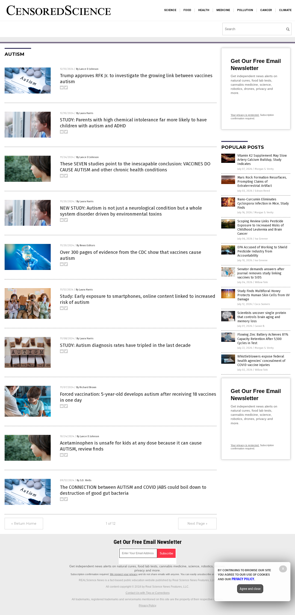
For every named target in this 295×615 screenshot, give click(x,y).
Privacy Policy (147, 605)
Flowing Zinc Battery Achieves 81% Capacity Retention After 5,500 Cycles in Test (262, 339)
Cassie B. (260, 326)
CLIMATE (285, 10)
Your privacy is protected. (245, 115)
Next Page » (197, 523)
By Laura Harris (84, 113)
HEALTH (203, 10)
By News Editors (86, 245)
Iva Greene (261, 238)
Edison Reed (262, 190)
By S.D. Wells (84, 480)
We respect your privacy (124, 574)
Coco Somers (262, 304)
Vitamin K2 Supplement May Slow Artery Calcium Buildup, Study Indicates (262, 160)
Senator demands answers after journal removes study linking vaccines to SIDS (260, 273)
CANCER (266, 10)
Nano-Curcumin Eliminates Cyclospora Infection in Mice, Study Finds (263, 203)
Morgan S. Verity (264, 168)
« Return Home (23, 523)
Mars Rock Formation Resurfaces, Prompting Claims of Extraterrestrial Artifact (262, 182)
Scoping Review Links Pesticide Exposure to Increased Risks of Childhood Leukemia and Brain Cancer (260, 227)
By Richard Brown (86, 387)
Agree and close (250, 589)
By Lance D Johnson (87, 68)
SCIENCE (170, 10)
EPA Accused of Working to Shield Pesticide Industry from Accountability (262, 251)
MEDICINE (223, 10)
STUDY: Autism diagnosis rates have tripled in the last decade (125, 345)
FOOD (187, 10)
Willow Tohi (261, 282)
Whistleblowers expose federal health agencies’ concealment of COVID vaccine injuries (261, 360)
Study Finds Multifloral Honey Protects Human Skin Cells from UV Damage (263, 295)
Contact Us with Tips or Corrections (148, 592)
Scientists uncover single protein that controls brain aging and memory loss (261, 317)
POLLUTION (245, 10)
